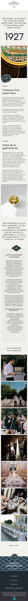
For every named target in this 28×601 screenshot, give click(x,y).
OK (14, 598)
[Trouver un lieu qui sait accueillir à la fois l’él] (14, 448)
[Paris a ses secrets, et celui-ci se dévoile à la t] (14, 475)
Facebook (14, 584)
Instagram (14, 576)
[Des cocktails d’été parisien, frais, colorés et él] (14, 421)
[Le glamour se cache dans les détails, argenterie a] (14, 501)
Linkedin (14, 580)
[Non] (26, 596)
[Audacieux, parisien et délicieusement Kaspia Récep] (14, 394)
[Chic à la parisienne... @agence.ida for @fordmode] (14, 368)
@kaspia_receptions (14, 545)
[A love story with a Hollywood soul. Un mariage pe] (14, 528)
